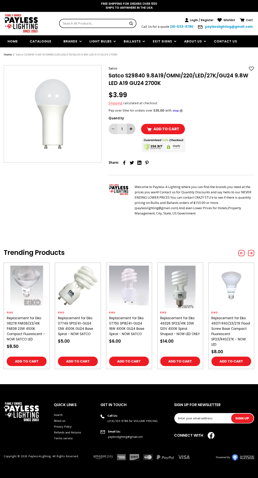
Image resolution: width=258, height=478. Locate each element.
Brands (70, 41)
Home (8, 54)
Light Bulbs (101, 41)
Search (58, 415)
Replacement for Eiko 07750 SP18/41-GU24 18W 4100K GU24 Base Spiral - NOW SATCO (126, 326)
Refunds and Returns (67, 432)
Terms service (63, 438)
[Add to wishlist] (251, 68)
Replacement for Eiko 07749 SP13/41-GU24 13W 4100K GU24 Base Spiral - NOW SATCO (75, 326)
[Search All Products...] (131, 23)
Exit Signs (162, 41)
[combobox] (97, 23)
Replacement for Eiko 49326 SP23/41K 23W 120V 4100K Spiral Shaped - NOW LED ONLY (180, 326)
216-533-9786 (181, 26)
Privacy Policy (63, 426)
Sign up (242, 418)
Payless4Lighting (39, 456)
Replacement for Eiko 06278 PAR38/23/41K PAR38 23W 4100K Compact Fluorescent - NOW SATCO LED (26, 329)
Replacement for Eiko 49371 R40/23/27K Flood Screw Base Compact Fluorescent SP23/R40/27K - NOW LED (230, 331)
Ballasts (132, 41)
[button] (246, 20)
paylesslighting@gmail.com (228, 26)
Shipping (115, 103)
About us (193, 41)
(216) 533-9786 (117, 421)
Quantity (116, 118)
